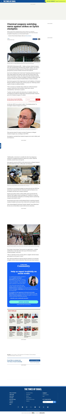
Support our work (24, 302)
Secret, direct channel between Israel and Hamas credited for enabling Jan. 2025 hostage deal (10, 387)
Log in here (37, 362)
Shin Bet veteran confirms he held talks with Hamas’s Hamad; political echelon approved (20, 334)
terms (36, 101)
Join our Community (51, 1)
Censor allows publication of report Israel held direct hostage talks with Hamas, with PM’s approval (10, 403)
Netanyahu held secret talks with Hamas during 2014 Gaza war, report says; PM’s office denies (10, 394)
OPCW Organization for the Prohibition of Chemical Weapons (26, 354)
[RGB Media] (33, 412)
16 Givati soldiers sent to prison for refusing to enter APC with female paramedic (35, 334)
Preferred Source (28, 35)
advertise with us (28, 397)
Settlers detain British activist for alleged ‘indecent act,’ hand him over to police (12, 321)
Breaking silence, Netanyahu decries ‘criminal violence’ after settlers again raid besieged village (27, 321)
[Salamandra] (42, 412)
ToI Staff (8, 390)
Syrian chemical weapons (11, 355)
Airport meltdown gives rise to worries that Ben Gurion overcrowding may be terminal (27, 334)
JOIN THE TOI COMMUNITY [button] (34, 360)
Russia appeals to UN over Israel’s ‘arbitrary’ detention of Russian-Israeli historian (12, 334)
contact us (27, 401)
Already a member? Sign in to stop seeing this (24, 304)
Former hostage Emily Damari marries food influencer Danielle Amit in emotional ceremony (20, 321)
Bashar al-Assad (18, 355)
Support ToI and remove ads (60, 1)
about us (27, 396)
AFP (8, 38)
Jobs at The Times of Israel (30, 399)
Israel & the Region (14, 354)
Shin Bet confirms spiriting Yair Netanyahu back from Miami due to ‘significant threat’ (35, 321)
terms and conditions (29, 392)
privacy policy (28, 394)
